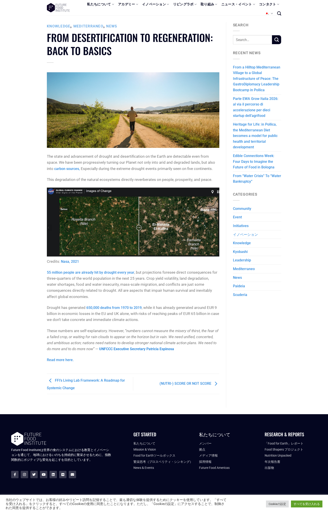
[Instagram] (24, 474)
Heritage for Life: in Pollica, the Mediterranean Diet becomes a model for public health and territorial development (255, 135)
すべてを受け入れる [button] (307, 504)
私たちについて (99, 4)
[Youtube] (43, 474)
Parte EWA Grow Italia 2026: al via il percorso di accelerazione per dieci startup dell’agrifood (255, 107)
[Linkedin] (53, 474)
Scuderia (240, 295)
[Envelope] (72, 474)
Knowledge (58, 26)
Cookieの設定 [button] (277, 504)
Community (242, 209)
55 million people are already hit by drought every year (90, 272)
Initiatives (241, 226)
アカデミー (126, 4)
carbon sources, (67, 169)
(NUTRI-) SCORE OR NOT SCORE (186, 383)
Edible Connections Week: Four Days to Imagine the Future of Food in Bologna (253, 161)
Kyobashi (240, 252)
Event (237, 217)
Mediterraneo (88, 26)
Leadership (242, 260)
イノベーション (154, 4)
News (111, 26)
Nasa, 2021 (70, 261)
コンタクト (267, 4)
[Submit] (276, 39)
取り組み (207, 4)
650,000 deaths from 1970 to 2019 (114, 308)
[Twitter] (34, 474)
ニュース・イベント (236, 4)
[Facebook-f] (15, 474)
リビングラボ (183, 4)
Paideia (239, 286)
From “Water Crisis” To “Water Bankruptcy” (257, 179)
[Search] (279, 13)
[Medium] (62, 474)
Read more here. (60, 360)
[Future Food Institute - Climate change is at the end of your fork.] (58, 7)
